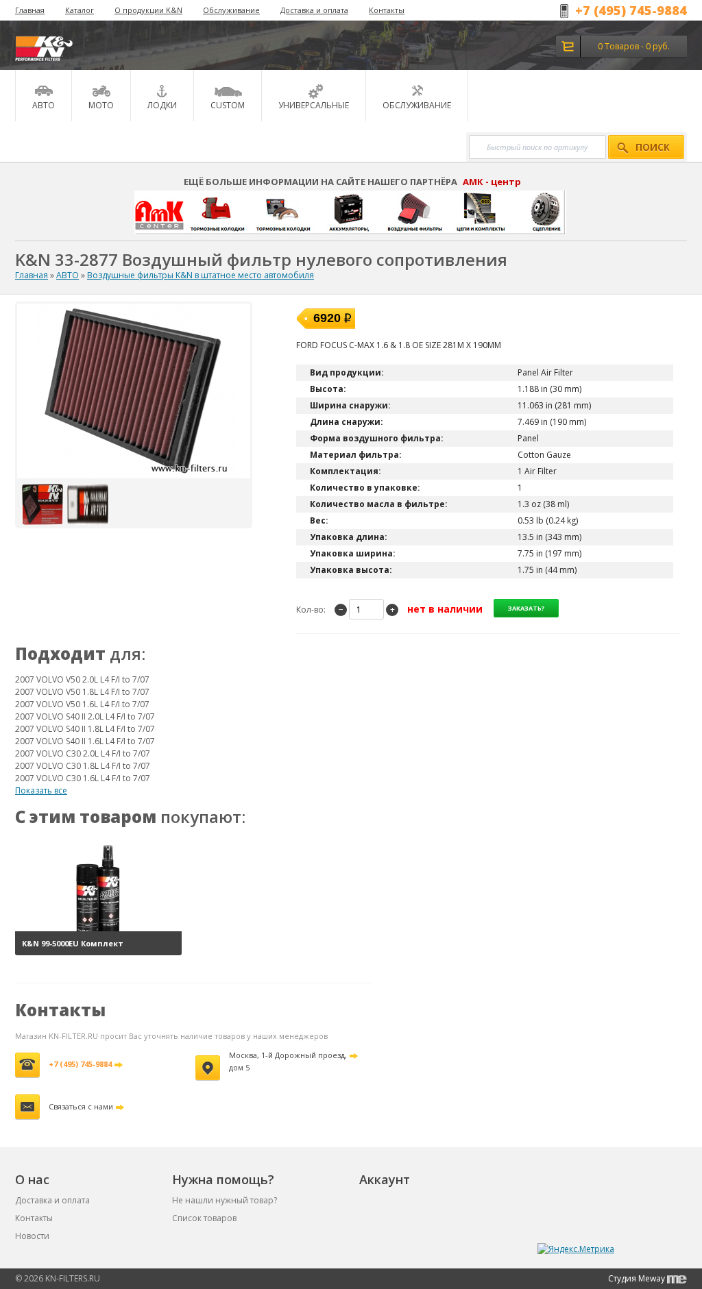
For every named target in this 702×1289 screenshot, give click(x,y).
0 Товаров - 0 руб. (634, 46)
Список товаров (204, 1218)
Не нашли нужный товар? (224, 1200)
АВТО (67, 275)
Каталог (79, 10)
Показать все (41, 790)
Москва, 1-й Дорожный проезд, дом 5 (288, 1061)
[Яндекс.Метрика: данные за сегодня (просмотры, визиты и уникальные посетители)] (575, 1249)
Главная (30, 10)
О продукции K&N (148, 10)
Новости (32, 1236)
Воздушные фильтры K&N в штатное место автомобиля (200, 275)
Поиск (653, 147)
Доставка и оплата (314, 10)
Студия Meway (637, 1278)
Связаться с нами (81, 1106)
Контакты (386, 10)
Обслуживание (231, 10)
